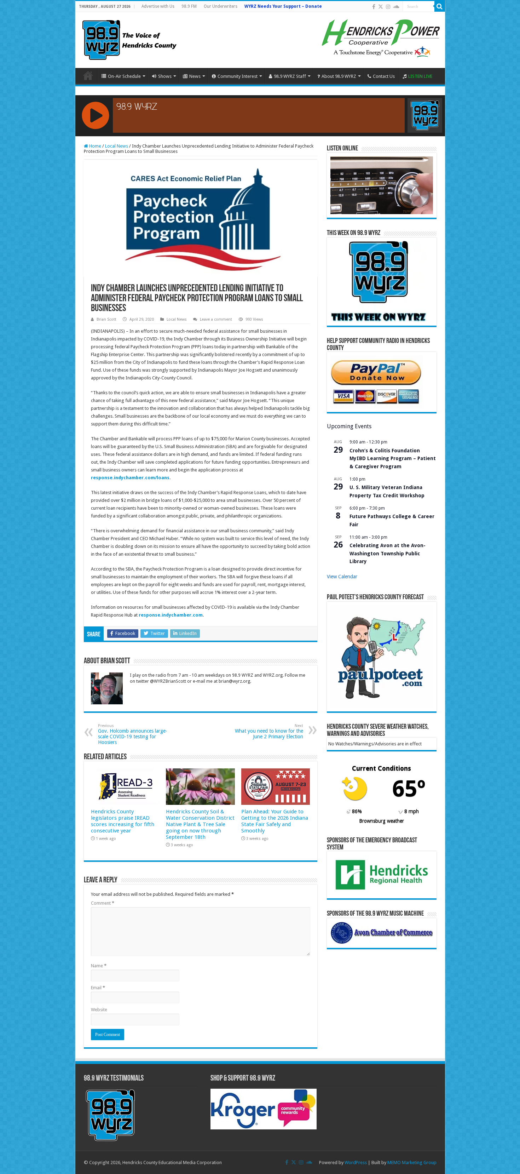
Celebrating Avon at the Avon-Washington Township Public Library (387, 553)
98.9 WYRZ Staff (290, 76)
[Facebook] (373, 6)
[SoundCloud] (396, 6)
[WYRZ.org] (129, 38)
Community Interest (238, 76)
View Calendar (342, 576)
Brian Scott (106, 319)
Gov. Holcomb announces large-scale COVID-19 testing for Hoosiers (132, 734)
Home (88, 75)
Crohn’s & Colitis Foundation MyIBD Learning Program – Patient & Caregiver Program (392, 458)
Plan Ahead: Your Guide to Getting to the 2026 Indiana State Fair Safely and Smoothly (274, 821)
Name (98, 965)
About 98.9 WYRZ (339, 76)
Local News (116, 146)
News (195, 76)
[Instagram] (388, 6)
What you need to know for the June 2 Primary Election (269, 731)
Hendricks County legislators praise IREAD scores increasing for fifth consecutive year (122, 821)
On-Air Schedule (124, 76)
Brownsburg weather (381, 821)
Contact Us (384, 76)
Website (99, 1009)
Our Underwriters (220, 6)
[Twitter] (380, 6)
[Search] (439, 6)
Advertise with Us (157, 6)
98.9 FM (189, 6)
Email (98, 987)
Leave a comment (216, 319)
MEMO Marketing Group (412, 1162)
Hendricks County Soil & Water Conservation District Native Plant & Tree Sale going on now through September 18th (200, 824)
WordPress (356, 1162)
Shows (165, 76)
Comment (102, 903)
